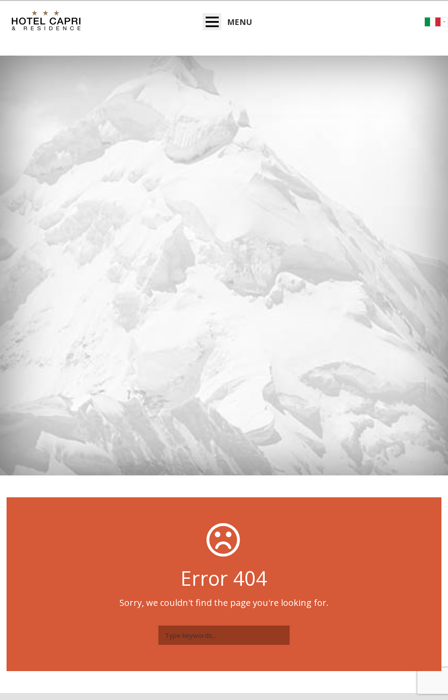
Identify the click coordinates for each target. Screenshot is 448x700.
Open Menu (212, 21)
